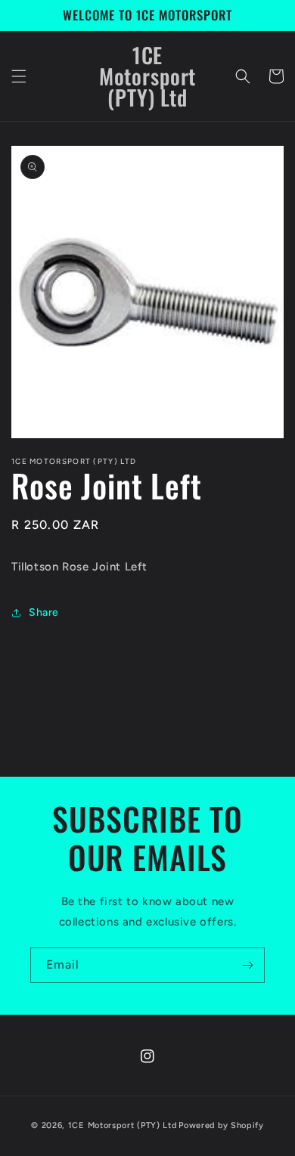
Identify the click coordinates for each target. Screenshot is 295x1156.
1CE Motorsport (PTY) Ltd (122, 1125)
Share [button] (44, 612)
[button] (19, 76)
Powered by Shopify (221, 1125)
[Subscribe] (247, 965)
